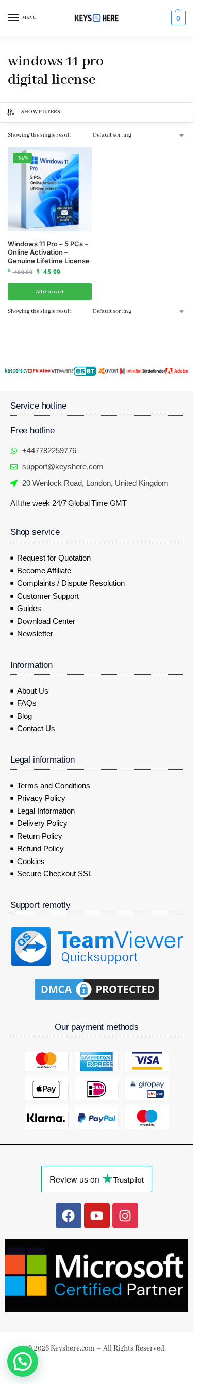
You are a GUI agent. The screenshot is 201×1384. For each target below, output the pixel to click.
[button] (177, 18)
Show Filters (41, 112)
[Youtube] (97, 1215)
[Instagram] (125, 1215)
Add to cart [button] (50, 291)
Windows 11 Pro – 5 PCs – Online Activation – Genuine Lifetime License (49, 252)
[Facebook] (68, 1215)
